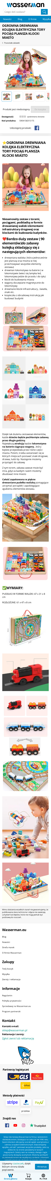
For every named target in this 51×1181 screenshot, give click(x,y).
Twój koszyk (7, 968)
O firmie (32, 19)
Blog (20, 19)
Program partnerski (11, 1011)
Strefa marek (8, 947)
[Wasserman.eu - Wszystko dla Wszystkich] (25, 5)
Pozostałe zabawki (12, 43)
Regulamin (7, 995)
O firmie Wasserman (12, 952)
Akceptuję (42, 1166)
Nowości (7, 19)
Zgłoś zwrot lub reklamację (18, 1038)
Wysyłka (6, 974)
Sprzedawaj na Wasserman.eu (16, 1006)
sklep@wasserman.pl (14, 1030)
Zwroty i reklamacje (11, 979)
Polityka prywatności (11, 1000)
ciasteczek (18, 1163)
